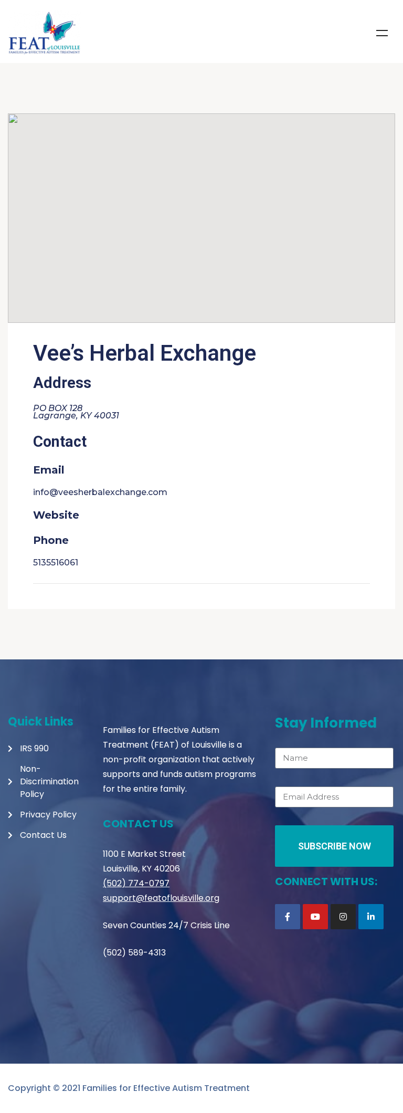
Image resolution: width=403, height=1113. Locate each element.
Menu (382, 33)
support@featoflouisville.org (161, 898)
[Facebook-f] (287, 916)
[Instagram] (343, 916)
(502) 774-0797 (136, 883)
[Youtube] (315, 916)
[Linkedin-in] (371, 916)
